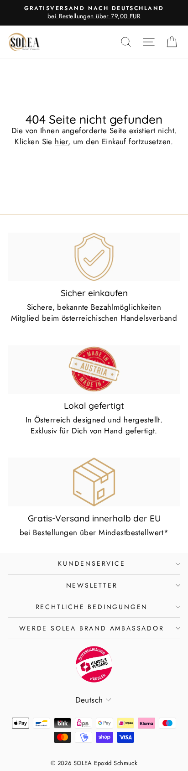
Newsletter (92, 585)
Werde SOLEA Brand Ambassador (91, 628)
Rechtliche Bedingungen (92, 606)
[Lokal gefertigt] (94, 369)
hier (61, 141)
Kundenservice (91, 563)
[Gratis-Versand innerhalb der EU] (94, 482)
